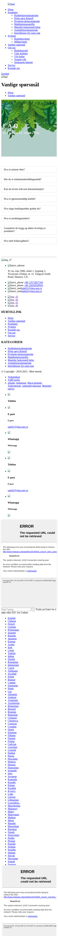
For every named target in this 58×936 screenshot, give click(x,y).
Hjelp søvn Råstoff (23, 18)
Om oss (11, 47)
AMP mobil (14, 380)
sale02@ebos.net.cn (32, 291)
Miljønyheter (20, 41)
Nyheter (12, 36)
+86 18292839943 (33, 285)
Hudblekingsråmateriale (26, 15)
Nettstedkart (14, 377)
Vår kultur (19, 56)
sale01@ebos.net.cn (32, 288)
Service (11, 65)
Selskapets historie (23, 62)
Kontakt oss (14, 68)
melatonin (21, 383)
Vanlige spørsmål (16, 44)
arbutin (11, 383)
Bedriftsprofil (21, 50)
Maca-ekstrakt (34, 383)
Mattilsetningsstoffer (24, 24)
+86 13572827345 (33, 282)
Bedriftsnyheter (22, 38)
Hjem (10, 9)
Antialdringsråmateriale (26, 30)
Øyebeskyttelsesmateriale (27, 21)
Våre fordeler (21, 53)
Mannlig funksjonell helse (27, 27)
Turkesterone (14, 385)
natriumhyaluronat (31, 385)
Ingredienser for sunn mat (27, 33)
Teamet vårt (20, 59)
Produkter (13, 12)
